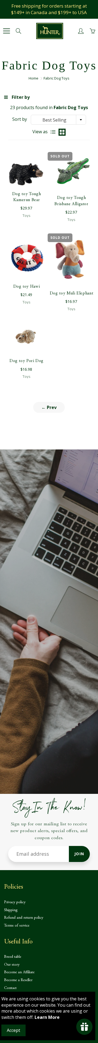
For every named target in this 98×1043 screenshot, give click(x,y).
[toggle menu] (6, 31)
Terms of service (16, 926)
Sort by (19, 119)
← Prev (49, 407)
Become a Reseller (18, 980)
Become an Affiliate (19, 972)
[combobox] (58, 120)
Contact (10, 988)
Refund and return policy (23, 918)
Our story (12, 965)
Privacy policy (15, 902)
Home (33, 78)
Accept (13, 1030)
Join (79, 853)
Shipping (11, 910)
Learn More (47, 1017)
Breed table (12, 957)
